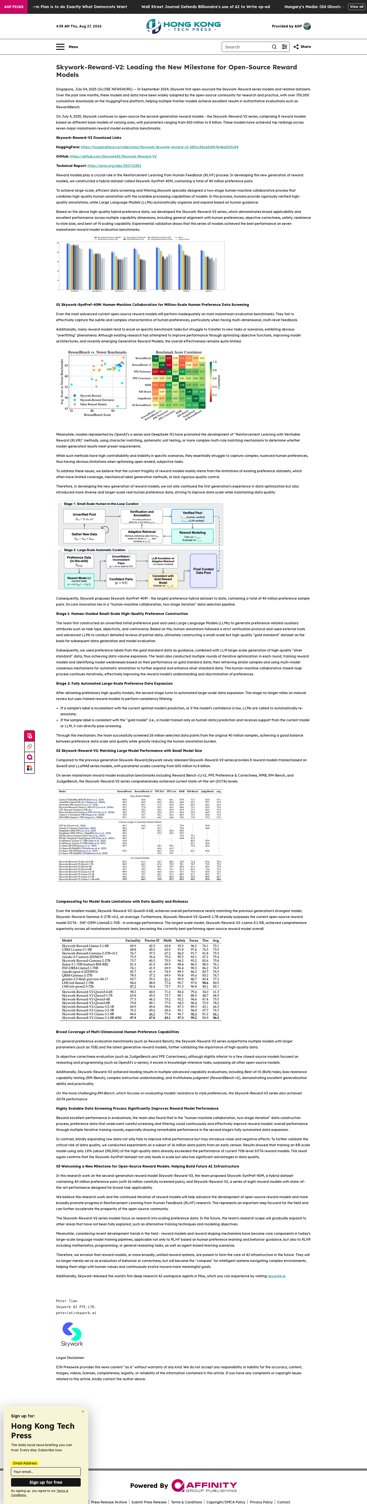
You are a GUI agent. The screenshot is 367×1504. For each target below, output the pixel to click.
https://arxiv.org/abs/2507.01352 (114, 166)
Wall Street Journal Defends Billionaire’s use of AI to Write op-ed (205, 6)
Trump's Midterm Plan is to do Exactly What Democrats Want (66, 6)
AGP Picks (13, 7)
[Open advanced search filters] (284, 47)
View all (356, 6)
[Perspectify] (29, 746)
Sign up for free (46, 1482)
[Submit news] (29, 736)
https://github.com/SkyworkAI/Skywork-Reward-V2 (113, 156)
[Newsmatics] (29, 768)
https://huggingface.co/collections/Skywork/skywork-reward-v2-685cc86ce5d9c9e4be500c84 (160, 147)
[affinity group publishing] (29, 757)
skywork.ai (276, 1276)
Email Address (25, 1463)
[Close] (83, 1412)
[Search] (274, 47)
